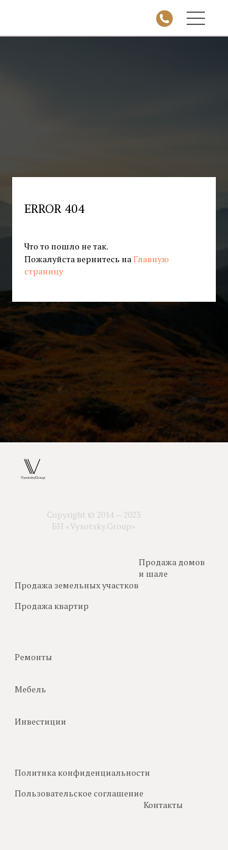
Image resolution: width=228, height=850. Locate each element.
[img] (164, 18)
